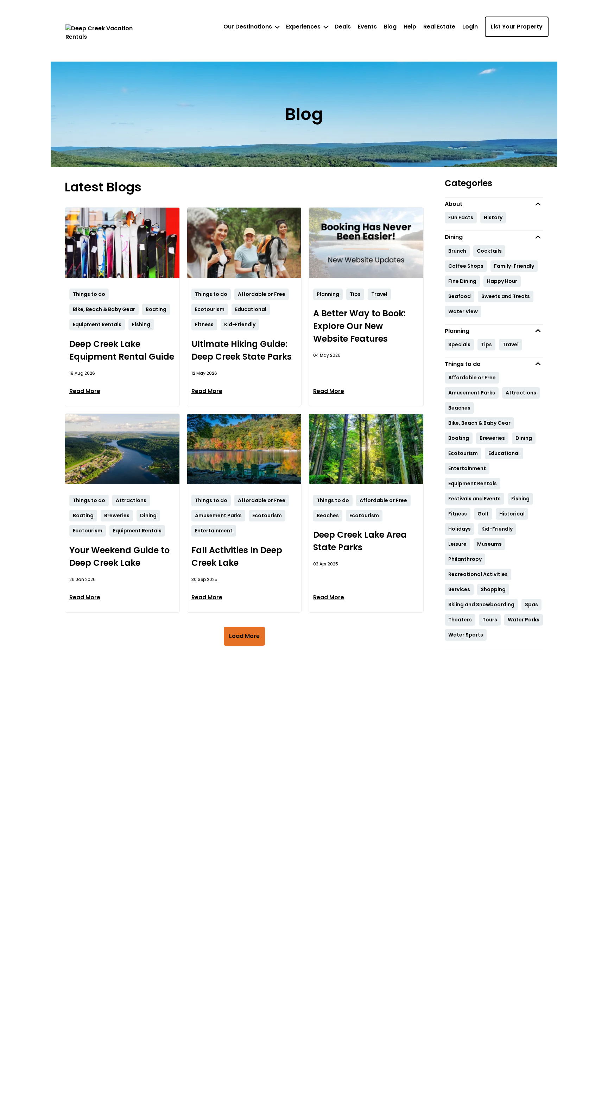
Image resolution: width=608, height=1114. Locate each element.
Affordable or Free (472, 377)
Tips (486, 344)
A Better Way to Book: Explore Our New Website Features (359, 326)
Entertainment (467, 468)
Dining (523, 438)
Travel (510, 344)
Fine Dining (462, 281)
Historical (512, 513)
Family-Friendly (514, 266)
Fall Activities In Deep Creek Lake (236, 556)
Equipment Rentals (472, 483)
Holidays (459, 528)
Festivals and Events (474, 498)
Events (367, 27)
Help (410, 27)
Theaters (460, 619)
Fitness (457, 513)
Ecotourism (463, 453)
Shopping (493, 589)
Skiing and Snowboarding (481, 604)
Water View (463, 311)
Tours (489, 619)
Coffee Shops (465, 266)
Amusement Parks (471, 392)
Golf (483, 513)
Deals (343, 27)
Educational (504, 453)
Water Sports (465, 634)
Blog (390, 27)
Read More (84, 391)
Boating (458, 438)
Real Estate (439, 27)
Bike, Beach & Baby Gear (479, 422)
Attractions (521, 392)
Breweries (492, 438)
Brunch (457, 250)
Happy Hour (502, 281)
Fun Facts (460, 217)
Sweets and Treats (505, 296)
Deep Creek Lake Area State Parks (360, 541)
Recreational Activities (478, 574)
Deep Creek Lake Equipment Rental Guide (121, 350)
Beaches (459, 407)
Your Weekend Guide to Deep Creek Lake (119, 556)
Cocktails (489, 250)
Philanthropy (465, 559)
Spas (531, 604)
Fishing (520, 498)
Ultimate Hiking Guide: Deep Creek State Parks (241, 350)
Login (470, 27)
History (493, 217)
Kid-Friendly (497, 528)
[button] (494, 204)
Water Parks (523, 619)
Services (459, 589)
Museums (489, 543)
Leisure (457, 543)
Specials (459, 344)
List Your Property (517, 27)
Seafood (459, 296)
